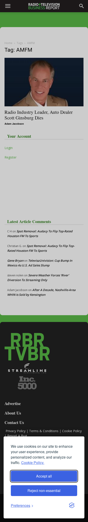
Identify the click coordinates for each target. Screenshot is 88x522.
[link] (22, 505)
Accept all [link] (44, 476)
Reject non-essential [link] (44, 490)
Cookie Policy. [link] (32, 462)
